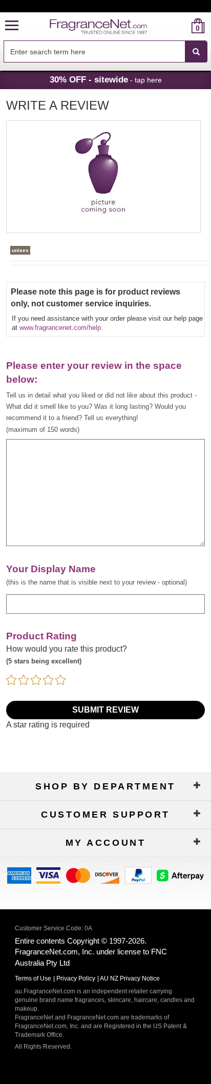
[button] (12, 25)
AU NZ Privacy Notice (130, 978)
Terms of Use (33, 978)
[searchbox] (94, 51)
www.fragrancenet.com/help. (61, 327)
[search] (181, 26)
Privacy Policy (75, 978)
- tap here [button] (106, 79)
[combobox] (105, 51)
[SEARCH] (196, 51)
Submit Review (105, 709)
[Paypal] (138, 874)
